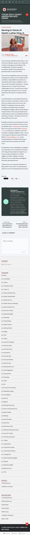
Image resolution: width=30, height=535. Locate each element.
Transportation (7, 444)
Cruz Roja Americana (7, 497)
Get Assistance (5, 508)
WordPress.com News (7, 486)
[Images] (9, 2)
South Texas (6, 422)
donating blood (16, 126)
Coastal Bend (6, 278)
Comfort (5, 282)
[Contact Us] (16, 2)
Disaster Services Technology (10, 303)
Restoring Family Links (8, 405)
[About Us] (6, 2)
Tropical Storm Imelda (8, 447)
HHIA (4, 335)
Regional (5, 401)
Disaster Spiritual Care (8, 307)
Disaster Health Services (9, 293)
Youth (4, 472)
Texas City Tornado (8, 433)
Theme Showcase (6, 483)
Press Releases (7, 394)
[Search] (23, 2)
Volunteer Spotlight (8, 465)
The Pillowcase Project (9, 436)
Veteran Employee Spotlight (10, 458)
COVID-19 (6, 289)
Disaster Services (7, 300)
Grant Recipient (7, 321)
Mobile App (6, 377)
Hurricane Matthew (8, 359)
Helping (5, 331)
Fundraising (6, 317)
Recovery (5, 398)
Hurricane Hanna (7, 345)
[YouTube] (9, 264)
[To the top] (27, 524)
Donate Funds (5, 504)
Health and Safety (7, 328)
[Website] (19, 2)
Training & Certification (7, 515)
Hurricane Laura (7, 356)
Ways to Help (5, 518)
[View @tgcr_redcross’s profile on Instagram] (5, 264)
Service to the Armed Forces (10, 408)
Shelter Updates (7, 412)
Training (5, 440)
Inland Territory (7, 363)
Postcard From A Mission (9, 387)
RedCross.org (5, 511)
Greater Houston (7, 324)
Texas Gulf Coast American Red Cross (12, 16)
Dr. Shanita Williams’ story (12, 137)
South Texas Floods (8, 426)
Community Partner (8, 286)
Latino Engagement (8, 370)
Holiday (5, 338)
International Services (8, 366)
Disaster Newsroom (7, 501)
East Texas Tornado (8, 310)
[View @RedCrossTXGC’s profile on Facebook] (2, 264)
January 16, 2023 (9, 54)
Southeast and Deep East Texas (11, 429)
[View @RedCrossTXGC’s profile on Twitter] (3, 264)
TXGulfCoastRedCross (12, 55)
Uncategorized (6, 27)
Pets (4, 384)
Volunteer (5, 461)
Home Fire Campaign (8, 342)
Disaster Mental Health (9, 296)
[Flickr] (10, 264)
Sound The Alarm (7, 419)
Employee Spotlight (8, 314)
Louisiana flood (7, 373)
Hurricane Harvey (7, 349)
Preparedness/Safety (8, 391)
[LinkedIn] (7, 264)
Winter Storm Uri (7, 468)
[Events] (13, 2)
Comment (23, 251)
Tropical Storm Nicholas (9, 450)
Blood (4, 275)
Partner (5, 380)
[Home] (3, 2)
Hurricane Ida (6, 352)
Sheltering (5, 415)
